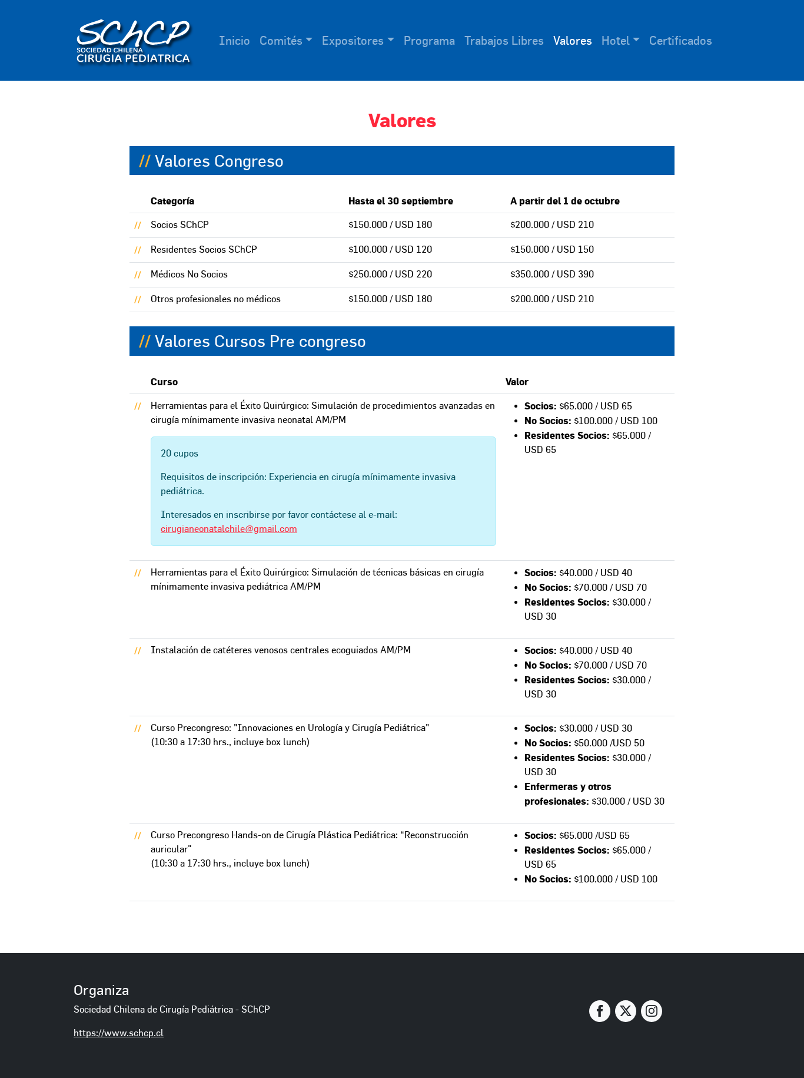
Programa (429, 40)
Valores (572, 40)
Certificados (680, 40)
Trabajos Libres (504, 40)
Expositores (353, 40)
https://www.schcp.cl (119, 1033)
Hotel (616, 40)
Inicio (234, 40)
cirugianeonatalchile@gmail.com (229, 528)
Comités (281, 40)
